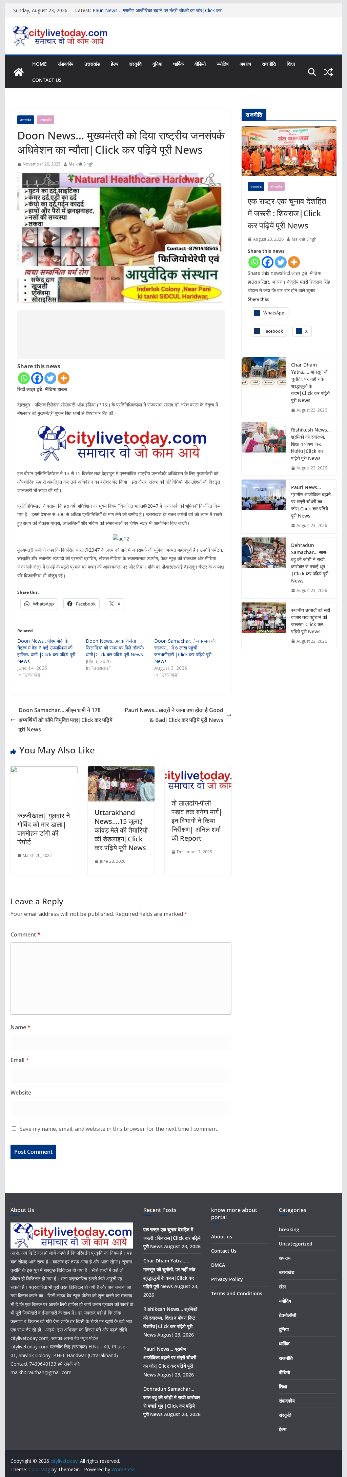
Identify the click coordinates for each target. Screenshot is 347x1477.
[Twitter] (50, 378)
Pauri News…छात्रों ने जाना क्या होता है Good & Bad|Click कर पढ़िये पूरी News (174, 715)
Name (20, 1027)
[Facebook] (37, 378)
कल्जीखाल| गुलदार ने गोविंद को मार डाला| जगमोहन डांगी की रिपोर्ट (43, 828)
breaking (289, 1229)
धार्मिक (178, 64)
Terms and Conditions (236, 1293)
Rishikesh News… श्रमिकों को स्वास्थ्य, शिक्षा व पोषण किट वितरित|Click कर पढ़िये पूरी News (311, 443)
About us (221, 1236)
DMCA (218, 1265)
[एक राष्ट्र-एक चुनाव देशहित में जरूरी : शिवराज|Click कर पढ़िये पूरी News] (289, 151)
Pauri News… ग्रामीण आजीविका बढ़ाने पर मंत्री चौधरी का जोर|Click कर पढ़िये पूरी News (311, 501)
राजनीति (269, 64)
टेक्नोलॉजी (287, 1315)
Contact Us (47, 80)
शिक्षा (291, 64)
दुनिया (157, 64)
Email (20, 1060)
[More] (63, 378)
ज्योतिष (223, 64)
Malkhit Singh (81, 164)
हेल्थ (114, 64)
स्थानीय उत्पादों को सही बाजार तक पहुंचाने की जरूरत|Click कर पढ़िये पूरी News (310, 621)
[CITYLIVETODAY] (72, 1227)
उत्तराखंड (92, 64)
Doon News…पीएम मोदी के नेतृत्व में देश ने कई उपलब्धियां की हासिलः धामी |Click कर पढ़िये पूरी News (46, 651)
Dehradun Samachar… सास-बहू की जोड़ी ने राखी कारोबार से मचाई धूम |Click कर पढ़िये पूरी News (309, 563)
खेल (282, 1286)
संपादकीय (66, 64)
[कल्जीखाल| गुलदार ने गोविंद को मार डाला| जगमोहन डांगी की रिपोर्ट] (44, 771)
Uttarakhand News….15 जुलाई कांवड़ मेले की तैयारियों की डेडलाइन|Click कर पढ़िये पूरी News (121, 830)
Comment (25, 934)
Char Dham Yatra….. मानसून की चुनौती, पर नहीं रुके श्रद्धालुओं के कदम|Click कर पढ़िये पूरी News (310, 382)
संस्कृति (135, 64)
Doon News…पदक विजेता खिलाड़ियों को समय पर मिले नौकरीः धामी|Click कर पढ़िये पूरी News (115, 648)
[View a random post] (328, 72)
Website (21, 1092)
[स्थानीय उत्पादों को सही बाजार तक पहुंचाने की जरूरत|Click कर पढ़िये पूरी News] (264, 625)
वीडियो (200, 64)
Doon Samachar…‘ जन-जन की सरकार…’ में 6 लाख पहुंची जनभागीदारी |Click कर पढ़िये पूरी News (185, 651)
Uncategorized (295, 1243)
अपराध (245, 64)
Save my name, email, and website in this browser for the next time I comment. (119, 1128)
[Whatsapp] (24, 378)
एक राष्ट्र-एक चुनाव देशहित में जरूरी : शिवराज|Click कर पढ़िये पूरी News (287, 213)
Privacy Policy (227, 1279)
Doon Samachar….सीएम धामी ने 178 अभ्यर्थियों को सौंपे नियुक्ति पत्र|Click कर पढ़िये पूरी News (66, 719)
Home (39, 64)
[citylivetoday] (19, 72)
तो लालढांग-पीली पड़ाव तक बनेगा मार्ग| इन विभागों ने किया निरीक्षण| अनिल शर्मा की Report (196, 820)
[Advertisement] (121, 334)
